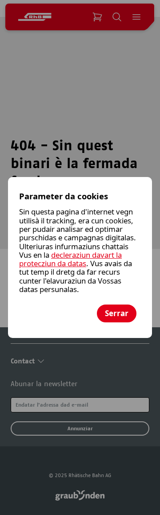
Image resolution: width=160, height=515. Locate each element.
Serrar (116, 313)
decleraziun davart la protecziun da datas (70, 259)
